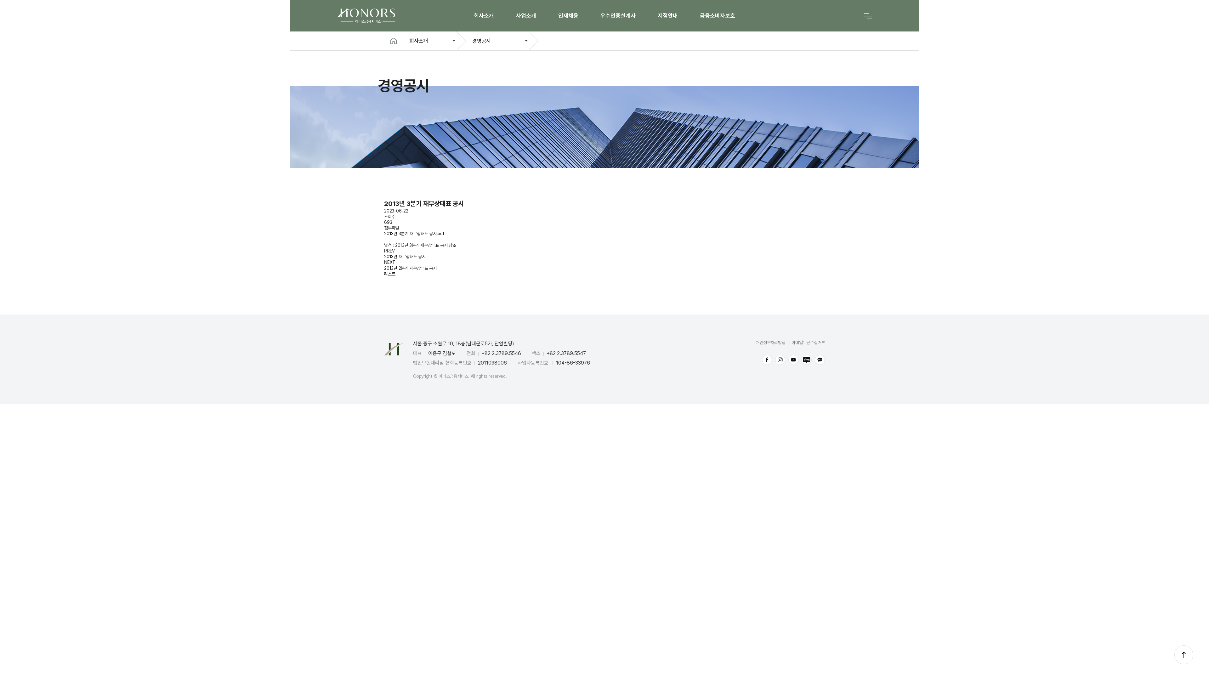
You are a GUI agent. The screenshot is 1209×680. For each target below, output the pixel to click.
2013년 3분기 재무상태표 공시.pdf (414, 233)
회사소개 (484, 15)
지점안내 (668, 15)
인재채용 (568, 15)
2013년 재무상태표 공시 (405, 256)
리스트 (389, 273)
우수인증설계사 (618, 15)
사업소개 (526, 15)
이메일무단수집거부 (808, 342)
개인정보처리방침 (770, 342)
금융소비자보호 (717, 15)
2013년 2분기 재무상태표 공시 (410, 268)
